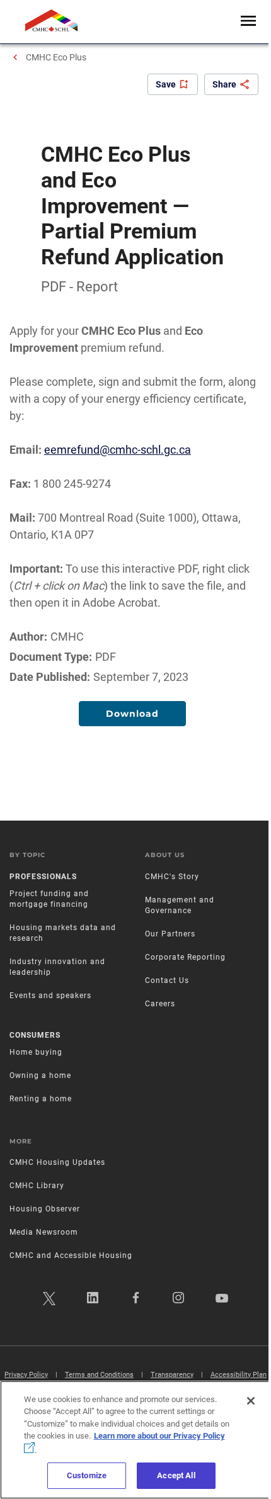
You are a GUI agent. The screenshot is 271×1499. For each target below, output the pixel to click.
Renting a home (40, 1098)
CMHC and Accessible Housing (70, 1255)
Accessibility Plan (238, 1375)
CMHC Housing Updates (57, 1162)
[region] (135, 1440)
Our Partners (170, 933)
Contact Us (167, 980)
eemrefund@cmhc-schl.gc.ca (117, 449)
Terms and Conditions (99, 1375)
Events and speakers (50, 995)
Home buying (35, 1052)
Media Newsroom (43, 1232)
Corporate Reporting (185, 957)
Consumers (35, 1035)
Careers (160, 1003)
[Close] (251, 1401)
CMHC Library (36, 1185)
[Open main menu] (248, 22)
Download (132, 714)
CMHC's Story (172, 876)
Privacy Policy (26, 1375)
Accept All (176, 1475)
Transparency (172, 1375)
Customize (87, 1475)
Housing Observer (44, 1208)
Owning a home (40, 1075)
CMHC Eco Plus (56, 57)
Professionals (43, 876)
